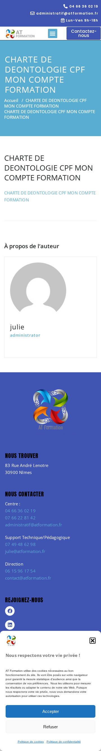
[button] (92, 640)
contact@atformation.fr (28, 578)
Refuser (50, 726)
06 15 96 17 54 (20, 571)
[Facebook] (10, 611)
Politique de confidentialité (64, 741)
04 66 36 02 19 (20, 510)
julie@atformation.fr (25, 551)
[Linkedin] (10, 625)
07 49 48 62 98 (20, 544)
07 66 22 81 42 (20, 517)
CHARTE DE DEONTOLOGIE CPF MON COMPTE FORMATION (45, 103)
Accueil (11, 100)
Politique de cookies (31, 741)
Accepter (50, 711)
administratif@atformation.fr (33, 524)
